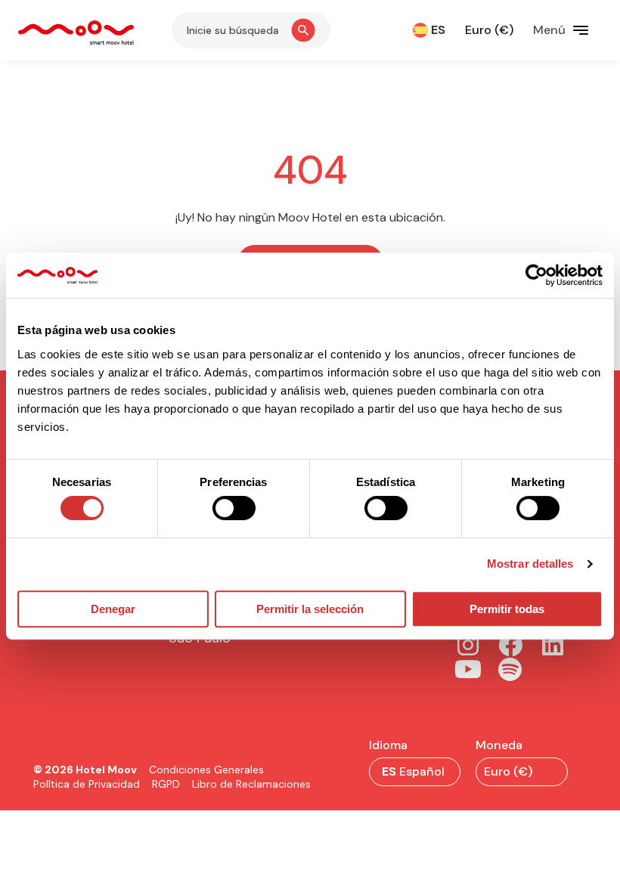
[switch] (234, 508)
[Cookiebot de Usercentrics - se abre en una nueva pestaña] (536, 275)
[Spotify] (510, 669)
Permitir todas (507, 608)
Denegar (113, 608)
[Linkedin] (553, 645)
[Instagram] (468, 645)
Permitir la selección (310, 608)
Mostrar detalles (530, 563)
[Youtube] (468, 669)
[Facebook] (510, 645)
